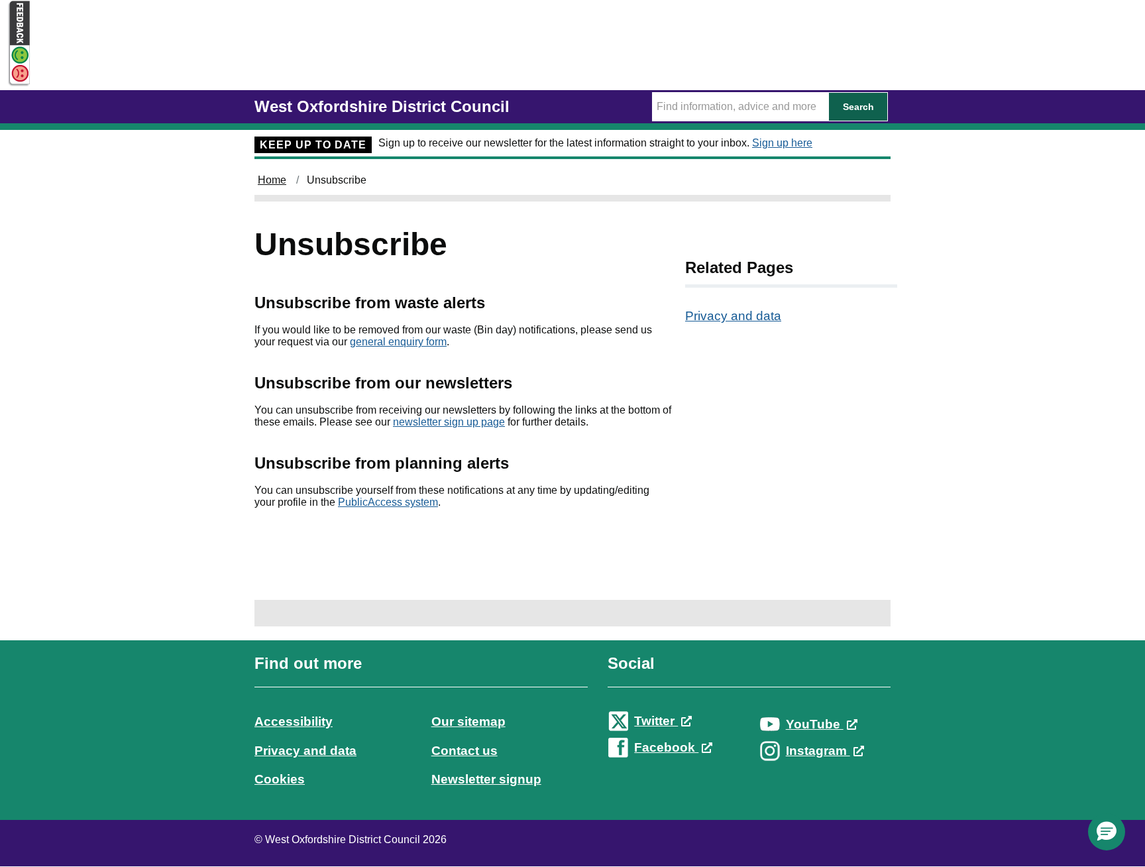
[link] (572, 733)
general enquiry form (398, 341)
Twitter (656, 721)
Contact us (464, 751)
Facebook (666, 747)
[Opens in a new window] (15, 73)
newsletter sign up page (449, 422)
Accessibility (293, 721)
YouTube (815, 724)
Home (272, 180)
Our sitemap (468, 721)
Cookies (279, 779)
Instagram (818, 751)
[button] (1106, 831)
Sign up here (782, 142)
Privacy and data (733, 316)
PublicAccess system (388, 502)
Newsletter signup (486, 779)
